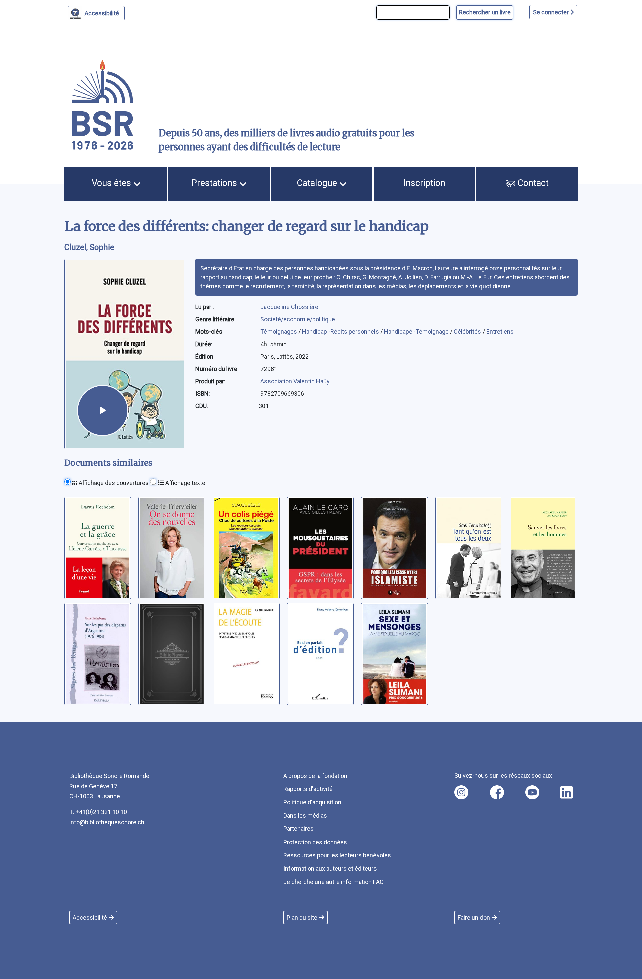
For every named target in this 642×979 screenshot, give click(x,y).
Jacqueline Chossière (289, 306)
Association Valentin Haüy (295, 381)
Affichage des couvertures (113, 482)
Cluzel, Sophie (89, 247)
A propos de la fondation (315, 775)
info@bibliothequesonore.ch (106, 822)
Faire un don (474, 917)
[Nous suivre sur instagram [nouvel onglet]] (461, 792)
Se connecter (551, 12)
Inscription (424, 183)
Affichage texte (184, 482)
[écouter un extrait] (102, 410)
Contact (532, 183)
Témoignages (279, 331)
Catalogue (318, 183)
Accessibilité (102, 13)
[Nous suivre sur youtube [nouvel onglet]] (532, 792)
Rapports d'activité (308, 788)
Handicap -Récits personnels (341, 331)
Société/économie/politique (297, 319)
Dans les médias (305, 815)
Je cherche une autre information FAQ (333, 881)
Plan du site (302, 917)
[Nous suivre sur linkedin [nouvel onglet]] (566, 792)
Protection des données (315, 842)
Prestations (215, 183)
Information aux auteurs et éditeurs (330, 868)
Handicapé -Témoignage (417, 331)
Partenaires (298, 828)
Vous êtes (112, 183)
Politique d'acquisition (312, 802)
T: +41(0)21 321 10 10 (98, 811)
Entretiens (500, 331)
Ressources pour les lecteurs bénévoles (337, 855)
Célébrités (468, 331)
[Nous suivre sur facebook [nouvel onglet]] (497, 792)
